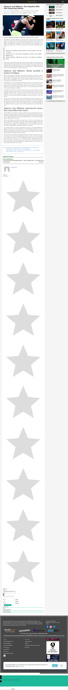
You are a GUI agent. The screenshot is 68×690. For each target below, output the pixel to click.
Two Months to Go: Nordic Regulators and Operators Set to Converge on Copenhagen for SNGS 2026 (58, 96)
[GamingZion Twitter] (54, 626)
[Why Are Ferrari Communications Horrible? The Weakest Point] (49, 70)
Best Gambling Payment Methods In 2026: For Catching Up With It (58, 91)
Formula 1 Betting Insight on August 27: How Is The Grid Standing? (58, 75)
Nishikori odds (20, 148)
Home (5, 10)
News (8, 10)
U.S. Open (18, 151)
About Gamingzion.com (8, 641)
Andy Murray (8, 147)
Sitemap (26, 643)
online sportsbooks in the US (16, 138)
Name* (16, 599)
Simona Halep (9, 151)
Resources (27, 647)
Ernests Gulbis (36, 147)
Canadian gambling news (36, 42)
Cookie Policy (6, 649)
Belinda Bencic (17, 147)
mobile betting (29, 86)
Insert (13, 689)
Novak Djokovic (27, 148)
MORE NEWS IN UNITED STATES (55, 101)
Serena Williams (37, 150)
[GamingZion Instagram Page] (50, 626)
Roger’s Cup (21, 150)
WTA (23, 151)
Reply (2, 685)
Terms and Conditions (8, 645)
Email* (16, 601)
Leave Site (61, 666)
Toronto (14, 151)
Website (17, 603)
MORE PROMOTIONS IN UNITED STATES (55, 53)
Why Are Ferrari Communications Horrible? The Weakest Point (57, 70)
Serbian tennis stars (29, 150)
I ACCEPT (55, 666)
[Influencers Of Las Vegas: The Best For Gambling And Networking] (49, 86)
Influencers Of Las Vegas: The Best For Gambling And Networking (58, 86)
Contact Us (5, 651)
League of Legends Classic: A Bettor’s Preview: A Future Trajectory (56, 80)
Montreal (14, 148)
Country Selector (28, 641)
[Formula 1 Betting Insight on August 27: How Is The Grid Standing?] (49, 76)
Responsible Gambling (8, 653)
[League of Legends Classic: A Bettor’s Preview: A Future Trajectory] (49, 81)
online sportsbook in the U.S (12, 150)
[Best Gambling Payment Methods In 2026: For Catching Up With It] (49, 91)
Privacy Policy (6, 647)
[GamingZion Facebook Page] (47, 626)
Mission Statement (7, 643)
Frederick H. (8, 12)
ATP (13, 147)
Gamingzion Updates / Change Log (32, 645)
